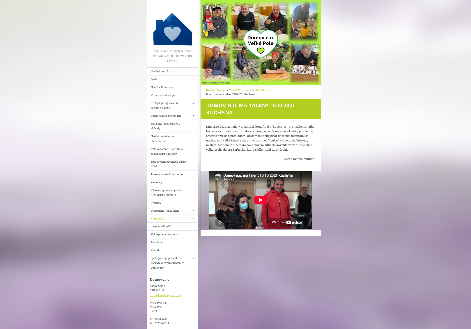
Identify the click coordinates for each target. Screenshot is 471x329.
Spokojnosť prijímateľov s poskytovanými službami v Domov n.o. (167, 262)
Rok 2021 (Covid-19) (256, 90)
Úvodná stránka (160, 71)
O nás (154, 79)
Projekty (156, 202)
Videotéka (157, 218)
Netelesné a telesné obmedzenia (162, 138)
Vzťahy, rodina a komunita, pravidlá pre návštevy (167, 151)
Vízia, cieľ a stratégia (163, 95)
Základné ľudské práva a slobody (165, 126)
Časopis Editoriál (161, 226)
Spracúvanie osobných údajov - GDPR (169, 164)
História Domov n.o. (163, 87)
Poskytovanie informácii (166, 115)
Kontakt (156, 250)
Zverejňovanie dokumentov (167, 174)
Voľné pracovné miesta (164, 234)
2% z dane (156, 242)
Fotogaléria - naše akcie (165, 210)
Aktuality (156, 182)
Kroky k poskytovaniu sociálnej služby (164, 105)
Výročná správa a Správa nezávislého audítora (166, 192)
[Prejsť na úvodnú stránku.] (172, 24)
